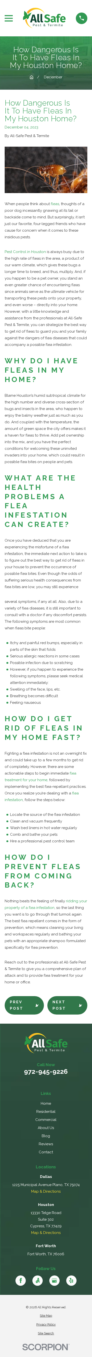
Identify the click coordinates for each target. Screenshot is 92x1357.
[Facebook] (20, 1280)
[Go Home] (31, 77)
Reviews (46, 1144)
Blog (46, 1136)
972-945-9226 (46, 1071)
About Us (46, 1128)
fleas (55, 204)
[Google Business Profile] (54, 1280)
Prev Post (16, 1005)
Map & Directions (46, 1191)
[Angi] (37, 1280)
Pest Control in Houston (25, 252)
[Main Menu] (9, 18)
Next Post (59, 1005)
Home (46, 1103)
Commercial (45, 1119)
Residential (45, 1111)
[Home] (44, 18)
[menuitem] (46, 1316)
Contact (46, 1152)
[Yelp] (71, 1280)
